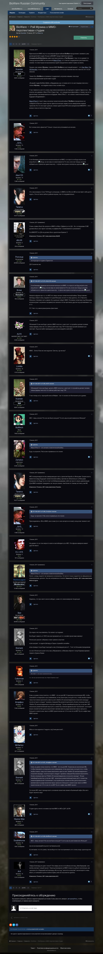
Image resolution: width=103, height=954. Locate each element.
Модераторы (42, 12)
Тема (32, 948)
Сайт (47, 9)
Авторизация (74, 26)
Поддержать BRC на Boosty (51, 22)
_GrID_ (19, 143)
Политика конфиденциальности (47, 948)
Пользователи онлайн (57, 12)
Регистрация (87, 3)
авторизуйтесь (72, 899)
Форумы (12, 12)
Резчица (19, 257)
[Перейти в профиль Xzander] (12, 28)
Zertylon (19, 460)
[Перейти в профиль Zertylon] (19, 448)
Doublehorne (19, 840)
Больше (70, 9)
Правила (32, 12)
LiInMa (19, 366)
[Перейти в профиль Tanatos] (19, 196)
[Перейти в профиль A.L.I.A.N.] (19, 544)
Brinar (19, 290)
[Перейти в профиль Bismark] (19, 637)
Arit (19, 871)
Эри (19, 613)
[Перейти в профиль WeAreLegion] (19, 571)
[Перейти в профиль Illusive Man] (19, 811)
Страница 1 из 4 (36, 44)
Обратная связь (65, 948)
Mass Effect (57, 60)
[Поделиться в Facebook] (16, 924)
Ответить (84, 38)
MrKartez (19, 745)
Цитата (35, 116)
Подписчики (84, 26)
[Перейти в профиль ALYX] (19, 326)
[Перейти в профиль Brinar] (19, 282)
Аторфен (19, 702)
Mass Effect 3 (33, 101)
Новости (40, 33)
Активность (58, 9)
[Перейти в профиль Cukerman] (19, 671)
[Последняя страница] (28, 44)
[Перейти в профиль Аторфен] (19, 695)
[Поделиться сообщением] (91, 50)
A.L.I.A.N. (19, 552)
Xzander (23, 33)
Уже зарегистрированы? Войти (69, 3)
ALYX (19, 334)
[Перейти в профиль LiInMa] (19, 355)
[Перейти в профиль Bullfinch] (19, 419)
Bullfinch (19, 427)
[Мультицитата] (30, 116)
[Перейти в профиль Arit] (19, 865)
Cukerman (19, 678)
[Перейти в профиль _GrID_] (19, 131)
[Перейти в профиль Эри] (19, 602)
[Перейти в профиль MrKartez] (19, 734)
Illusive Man (19, 819)
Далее (23, 44)
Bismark (19, 648)
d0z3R (19, 240)
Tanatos (19, 207)
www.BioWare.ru (17, 9)
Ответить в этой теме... (30, 908)
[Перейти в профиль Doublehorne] (19, 835)
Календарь (22, 12)
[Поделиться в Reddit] (10, 924)
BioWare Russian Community (27, 3)
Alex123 (19, 175)
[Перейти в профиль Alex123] (19, 164)
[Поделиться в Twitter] (13, 924)
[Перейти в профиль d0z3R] (19, 230)
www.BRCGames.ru (34, 9)
